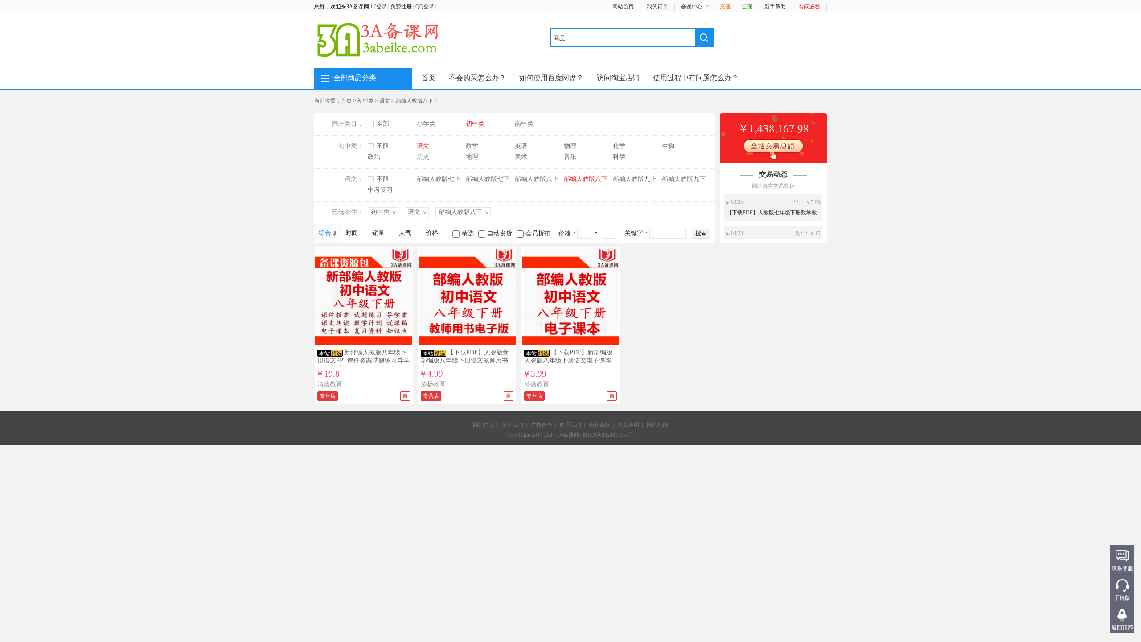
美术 (521, 156)
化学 (619, 146)
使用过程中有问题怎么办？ (696, 78)
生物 (668, 146)
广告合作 (541, 425)
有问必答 (809, 7)
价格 (432, 233)
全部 (383, 123)
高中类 (524, 123)
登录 (381, 7)
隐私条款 (599, 425)
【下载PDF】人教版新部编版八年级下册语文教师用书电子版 (465, 360)
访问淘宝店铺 (618, 78)
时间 (351, 233)
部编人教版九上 (635, 179)
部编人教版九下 (684, 179)
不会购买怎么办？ (477, 78)
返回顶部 (1122, 627)
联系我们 (570, 425)
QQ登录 (424, 7)
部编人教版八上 (536, 179)
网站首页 (623, 7)
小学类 (426, 123)
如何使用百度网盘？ (551, 78)
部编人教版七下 (487, 179)
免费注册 (401, 7)
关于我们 (512, 425)
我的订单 (657, 7)
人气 (405, 233)
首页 (428, 78)
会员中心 (691, 7)
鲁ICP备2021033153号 (608, 435)
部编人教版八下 (414, 101)
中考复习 (380, 189)
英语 (521, 146)
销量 (378, 233)
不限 (383, 146)
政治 (374, 156)
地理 (472, 156)
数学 (472, 146)
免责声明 (628, 425)
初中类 (365, 101)
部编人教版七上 (438, 179)
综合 (325, 233)
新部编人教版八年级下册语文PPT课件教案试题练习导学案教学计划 (363, 360)
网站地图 (657, 425)
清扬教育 (329, 384)
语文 (384, 101)
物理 (570, 146)
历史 (423, 156)
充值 (725, 7)
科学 (619, 156)
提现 (747, 7)
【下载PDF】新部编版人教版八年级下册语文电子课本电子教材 (568, 360)
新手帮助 (775, 7)
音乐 (570, 156)
